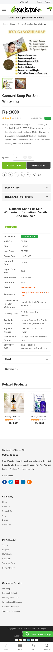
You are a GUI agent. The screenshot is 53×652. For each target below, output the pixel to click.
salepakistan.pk (28, 287)
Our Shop (6, 588)
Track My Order (9, 563)
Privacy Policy (8, 568)
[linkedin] (28, 174)
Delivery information (10, 597)
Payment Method (9, 593)
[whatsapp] (22, 174)
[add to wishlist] (34, 174)
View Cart (6, 559)
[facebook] (4, 174)
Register (47, 2)
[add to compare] (39, 174)
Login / (39, 2)
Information (11, 227)
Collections (7, 524)
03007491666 (10, 454)
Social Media (7, 476)
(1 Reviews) (19, 118)
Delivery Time (12, 187)
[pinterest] (16, 174)
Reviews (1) (11, 369)
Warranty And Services (12, 602)
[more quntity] (30, 157)
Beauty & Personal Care (32, 292)
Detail (8, 359)
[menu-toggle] (4, 9)
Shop (12, 24)
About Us (6, 506)
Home (5, 24)
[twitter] (10, 174)
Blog (4, 515)
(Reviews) (20, 420)
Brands (5, 520)
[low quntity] (25, 157)
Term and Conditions (11, 611)
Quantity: (6, 157)
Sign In (5, 545)
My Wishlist (7, 554)
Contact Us (7, 511)
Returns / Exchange (10, 607)
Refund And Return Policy (19, 197)
